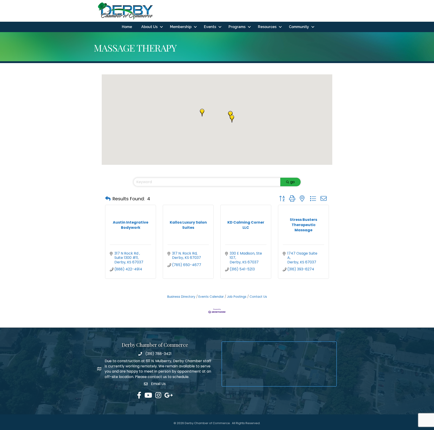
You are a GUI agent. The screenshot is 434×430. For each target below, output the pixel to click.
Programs (237, 27)
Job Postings (236, 297)
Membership (180, 27)
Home (127, 27)
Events (210, 27)
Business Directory (181, 297)
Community (299, 27)
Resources (267, 27)
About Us (149, 27)
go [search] (292, 181)
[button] (232, 119)
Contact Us (258, 297)
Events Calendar (211, 297)
